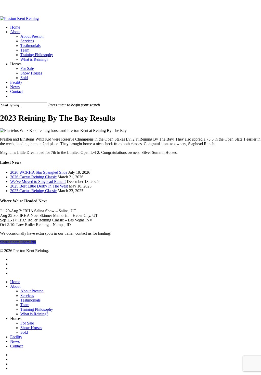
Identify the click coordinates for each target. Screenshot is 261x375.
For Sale (27, 323)
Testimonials (30, 300)
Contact (16, 346)
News (15, 341)
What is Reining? (34, 314)
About (15, 286)
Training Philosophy (36, 309)
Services (27, 295)
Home (15, 282)
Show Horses (31, 328)
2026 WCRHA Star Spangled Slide (38, 172)
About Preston (32, 291)
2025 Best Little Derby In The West (39, 186)
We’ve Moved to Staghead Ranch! (38, 181)
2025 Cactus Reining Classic (33, 191)
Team (24, 305)
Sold (24, 332)
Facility (16, 337)
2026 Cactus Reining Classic (33, 177)
